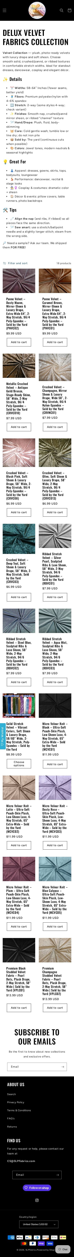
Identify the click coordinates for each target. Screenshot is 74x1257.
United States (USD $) (35, 1224)
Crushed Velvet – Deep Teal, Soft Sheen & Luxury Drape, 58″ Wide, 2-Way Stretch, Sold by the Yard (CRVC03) (18, 571)
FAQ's (11, 1118)
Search (11, 1094)
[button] (4, 10)
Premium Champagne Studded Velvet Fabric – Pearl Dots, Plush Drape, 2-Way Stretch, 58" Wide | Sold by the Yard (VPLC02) (54, 981)
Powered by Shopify (47, 1250)
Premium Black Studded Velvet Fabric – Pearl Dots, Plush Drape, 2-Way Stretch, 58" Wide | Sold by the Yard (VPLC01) (18, 979)
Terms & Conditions (19, 1110)
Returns (12, 1126)
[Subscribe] (63, 1067)
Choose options (19, 763)
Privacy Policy (15, 1102)
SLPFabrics (31, 1250)
